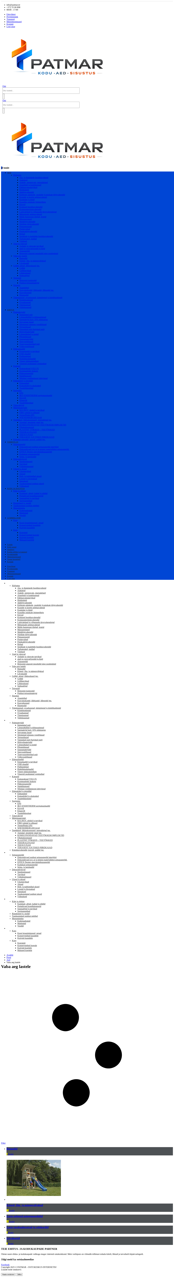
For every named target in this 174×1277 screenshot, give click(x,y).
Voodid (22, 515)
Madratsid (23, 513)
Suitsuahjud (24, 275)
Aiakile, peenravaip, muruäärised (33, 182)
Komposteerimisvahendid (30, 209)
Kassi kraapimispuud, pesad (31, 523)
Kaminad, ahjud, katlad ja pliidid (33, 493)
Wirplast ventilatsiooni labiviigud (33, 378)
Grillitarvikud (25, 270)
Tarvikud (23, 464)
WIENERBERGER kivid (30, 417)
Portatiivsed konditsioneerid (31, 496)
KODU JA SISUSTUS (16, 489)
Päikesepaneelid (26, 373)
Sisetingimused (25, 461)
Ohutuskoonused (26, 427)
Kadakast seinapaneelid (29, 454)
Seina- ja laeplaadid (27, 456)
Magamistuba (19, 508)
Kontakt (10, 24)
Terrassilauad (25, 327)
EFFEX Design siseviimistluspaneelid (35, 452)
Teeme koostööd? (14, 559)
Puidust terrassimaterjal (29, 283)
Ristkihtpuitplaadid (27, 359)
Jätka (19, 1274)
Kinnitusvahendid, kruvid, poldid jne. (29, 439)
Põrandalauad (25, 337)
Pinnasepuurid (25, 226)
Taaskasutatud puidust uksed (31, 483)
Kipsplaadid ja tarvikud (29, 351)
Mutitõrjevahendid (27, 221)
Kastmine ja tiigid (27, 199)
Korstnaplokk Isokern (28, 371)
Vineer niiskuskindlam (29, 361)
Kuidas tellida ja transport (17, 552)
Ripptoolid (24, 295)
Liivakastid (24, 263)
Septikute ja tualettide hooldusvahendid (36, 236)
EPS (21, 393)
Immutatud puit (25, 315)
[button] (4, 86)
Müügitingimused (14, 22)
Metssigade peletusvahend (30, 214)
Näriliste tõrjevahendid (29, 224)
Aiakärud (23, 180)
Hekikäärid (24, 190)
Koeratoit (23, 532)
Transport (11, 19)
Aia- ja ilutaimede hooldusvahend (33, 177)
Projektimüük (12, 17)
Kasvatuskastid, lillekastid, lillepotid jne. (36, 290)
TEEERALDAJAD (28, 432)
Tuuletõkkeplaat (26, 403)
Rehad (22, 234)
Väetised (23, 241)
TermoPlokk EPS (26, 415)
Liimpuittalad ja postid (29, 334)
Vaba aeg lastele (20, 256)
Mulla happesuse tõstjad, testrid (32, 217)
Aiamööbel (24, 288)
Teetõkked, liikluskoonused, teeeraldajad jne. (32, 420)
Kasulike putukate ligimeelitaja (32, 202)
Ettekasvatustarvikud (28, 187)
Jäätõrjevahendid (26, 192)
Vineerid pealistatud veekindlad (32, 363)
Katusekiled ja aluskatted (30, 386)
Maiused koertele (26, 540)
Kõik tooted (11, 547)
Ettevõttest (11, 14)
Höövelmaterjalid (26, 332)
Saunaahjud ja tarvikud (29, 498)
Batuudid (23, 258)
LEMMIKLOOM (14, 518)
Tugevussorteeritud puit (29, 344)
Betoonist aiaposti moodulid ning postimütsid (38, 253)
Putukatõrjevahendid (28, 231)
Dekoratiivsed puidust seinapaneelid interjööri (39, 447)
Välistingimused (26, 466)
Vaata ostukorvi (8, 1274)
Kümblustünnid (26, 300)
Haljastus (17, 175)
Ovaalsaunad (25, 302)
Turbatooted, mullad (28, 239)
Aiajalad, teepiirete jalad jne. (31, 422)
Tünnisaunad (25, 305)
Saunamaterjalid (26, 339)
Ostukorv (10, 550)
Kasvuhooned (25, 292)
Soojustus (17, 390)
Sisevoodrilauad (26, 341)
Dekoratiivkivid (20, 459)
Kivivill (22, 398)
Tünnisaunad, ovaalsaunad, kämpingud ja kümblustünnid (37, 297)
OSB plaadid (25, 354)
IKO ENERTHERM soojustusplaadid (35, 395)
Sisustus (16, 285)
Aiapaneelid (24, 251)
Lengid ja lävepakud (28, 479)
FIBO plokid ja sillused (29, 412)
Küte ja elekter (19, 491)
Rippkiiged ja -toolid (22, 503)
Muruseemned (25, 219)
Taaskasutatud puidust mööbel (26, 505)
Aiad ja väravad (20, 244)
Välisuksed (24, 486)
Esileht (10, 545)
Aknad (22, 474)
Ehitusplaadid (19, 349)
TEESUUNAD (26, 434)
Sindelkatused (25, 376)
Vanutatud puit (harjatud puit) (32, 329)
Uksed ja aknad (20, 469)
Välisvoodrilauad (26, 346)
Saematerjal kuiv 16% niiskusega (33, 319)
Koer (15, 530)
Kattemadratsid (25, 510)
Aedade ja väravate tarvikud (31, 246)
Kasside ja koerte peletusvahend (33, 197)
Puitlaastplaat (25, 356)
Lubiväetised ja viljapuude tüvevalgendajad (38, 212)
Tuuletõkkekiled (26, 388)
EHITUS (10, 310)
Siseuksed (23, 481)
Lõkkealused (24, 273)
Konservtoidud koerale (29, 535)
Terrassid (17, 278)
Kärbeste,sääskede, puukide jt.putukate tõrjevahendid (42, 195)
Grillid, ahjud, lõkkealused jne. (26, 266)
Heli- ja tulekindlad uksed (30, 476)
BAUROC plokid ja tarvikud (31, 410)
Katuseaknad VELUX (29, 368)
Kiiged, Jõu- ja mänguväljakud (32, 261)
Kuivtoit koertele (26, 537)
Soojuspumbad (25, 501)
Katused (16, 366)
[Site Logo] (60, 84)
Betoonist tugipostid (28, 280)
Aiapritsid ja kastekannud (30, 185)
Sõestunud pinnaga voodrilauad (32, 324)
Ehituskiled (24, 383)
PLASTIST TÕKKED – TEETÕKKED (37, 430)
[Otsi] (3, 96)
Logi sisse (11, 26)
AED (9, 173)
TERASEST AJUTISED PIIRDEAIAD (36, 437)
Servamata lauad (26, 322)
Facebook (5, 1265)
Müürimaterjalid (20, 408)
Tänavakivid (18, 405)
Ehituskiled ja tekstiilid (23, 381)
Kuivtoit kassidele (27, 527)
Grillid (22, 268)
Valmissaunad (25, 307)
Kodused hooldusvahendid (30, 207)
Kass (15, 520)
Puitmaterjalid (19, 312)
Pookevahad (24, 229)
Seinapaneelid (19, 444)
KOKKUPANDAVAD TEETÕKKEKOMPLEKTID (42, 425)
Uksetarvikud (25, 471)
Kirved (22, 204)
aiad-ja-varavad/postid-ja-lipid (32, 248)
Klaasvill (23, 400)
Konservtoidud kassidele (30, 525)
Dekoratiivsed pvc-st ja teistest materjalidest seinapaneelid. (44, 449)
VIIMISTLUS (12, 442)
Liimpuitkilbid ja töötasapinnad (32, 317)
